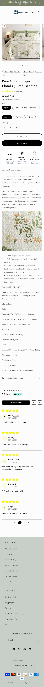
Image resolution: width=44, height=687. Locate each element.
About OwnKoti (11, 549)
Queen (6, 117)
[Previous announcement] (4, 3)
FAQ (6, 625)
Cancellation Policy (12, 619)
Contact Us (9, 554)
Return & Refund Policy (14, 614)
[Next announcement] (39, 3)
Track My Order (11, 597)
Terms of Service (11, 565)
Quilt (6, 108)
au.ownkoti (17, 683)
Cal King (19, 117)
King (31, 117)
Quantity (5, 123)
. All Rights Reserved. (29, 683)
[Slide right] (27, 65)
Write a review (16, 402)
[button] (5, 12)
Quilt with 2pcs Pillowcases (26, 108)
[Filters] (33, 402)
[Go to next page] (29, 522)
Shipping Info (10, 603)
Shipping (4, 99)
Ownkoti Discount (12, 582)
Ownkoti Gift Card (12, 571)
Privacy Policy (10, 560)
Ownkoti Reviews (11, 576)
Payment (8, 608)
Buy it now (22, 143)
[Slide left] (16, 65)
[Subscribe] (35, 640)
